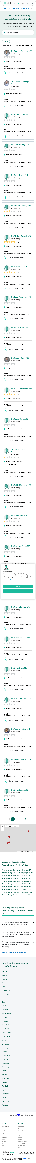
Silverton (5, 1074)
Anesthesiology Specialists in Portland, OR (16, 870)
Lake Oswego (6, 1032)
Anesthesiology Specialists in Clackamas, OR (17, 878)
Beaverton (5, 983)
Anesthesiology (26, 8)
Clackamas (6, 990)
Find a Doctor (6, 8)
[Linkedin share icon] (26, 1154)
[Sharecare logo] (18, 1152)
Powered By (13, 1115)
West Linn (5, 1101)
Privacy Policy (12, 579)
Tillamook (5, 1093)
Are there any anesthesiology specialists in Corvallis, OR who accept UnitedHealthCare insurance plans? (17, 934)
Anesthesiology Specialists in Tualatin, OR (16, 889)
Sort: (22, 45)
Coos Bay (5, 994)
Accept (18, 590)
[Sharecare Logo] (13, 3)
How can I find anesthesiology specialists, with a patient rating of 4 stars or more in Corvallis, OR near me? (16, 924)
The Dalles (5, 1086)
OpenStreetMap (26, 851)
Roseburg (5, 1067)
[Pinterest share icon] (32, 1154)
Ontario (4, 1051)
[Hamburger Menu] (5, 3)
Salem (4, 1071)
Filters (7, 41)
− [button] (2, 829)
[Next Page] (26, 819)
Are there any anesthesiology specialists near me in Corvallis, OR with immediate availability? (15, 944)
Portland (5, 1059)
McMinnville (6, 1036)
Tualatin (4, 1097)
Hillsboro (5, 1021)
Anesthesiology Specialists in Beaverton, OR (17, 892)
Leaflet (18, 851)
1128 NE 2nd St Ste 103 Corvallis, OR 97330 (17, 655)
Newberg (5, 1048)
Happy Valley (6, 1013)
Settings (18, 595)
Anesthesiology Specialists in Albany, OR (16, 895)
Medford (4, 1040)
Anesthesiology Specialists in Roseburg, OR (17, 881)
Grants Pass (6, 1006)
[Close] (32, 566)
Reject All (18, 586)
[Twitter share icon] (29, 1154)
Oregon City (6, 1055)
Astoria (4, 979)
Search (22, 3)
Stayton (4, 1082)
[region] (18, 581)
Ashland (5, 975)
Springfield (5, 1078)
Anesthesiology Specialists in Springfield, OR (17, 873)
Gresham (5, 1009)
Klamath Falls (6, 1025)
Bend (4, 987)
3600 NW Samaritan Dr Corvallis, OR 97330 (17, 68)
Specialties (15, 8)
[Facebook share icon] (20, 1154)
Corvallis (5, 998)
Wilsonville (5, 1105)
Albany (4, 971)
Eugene (4, 1002)
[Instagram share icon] (23, 1154)
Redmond (5, 1063)
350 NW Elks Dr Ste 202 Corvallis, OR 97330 (17, 685)
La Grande (5, 1029)
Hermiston (5, 1017)
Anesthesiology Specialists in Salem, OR (16, 875)
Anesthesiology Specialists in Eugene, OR (16, 886)
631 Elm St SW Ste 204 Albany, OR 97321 (17, 314)
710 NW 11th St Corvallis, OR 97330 (15, 563)
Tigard (4, 1090)
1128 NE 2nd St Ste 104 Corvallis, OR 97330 (17, 624)
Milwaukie (5, 1044)
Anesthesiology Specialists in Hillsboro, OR (17, 884)
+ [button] (2, 826)
